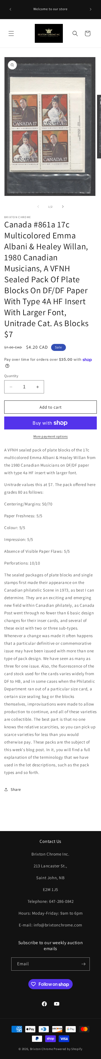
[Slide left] (38, 206)
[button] (11, 33)
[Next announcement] (90, 9)
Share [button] (16, 789)
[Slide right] (63, 206)
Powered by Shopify (68, 1049)
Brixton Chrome (41, 1049)
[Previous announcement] (10, 9)
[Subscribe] (83, 964)
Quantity (11, 375)
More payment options (50, 436)
